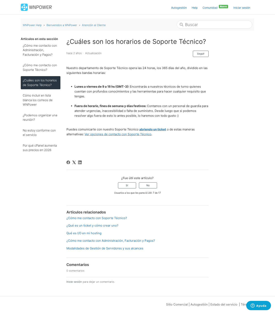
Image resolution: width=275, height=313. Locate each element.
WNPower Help (32, 25)
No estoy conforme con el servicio (39, 132)
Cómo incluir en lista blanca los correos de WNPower (38, 99)
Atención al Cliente (94, 25)
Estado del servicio (223, 304)
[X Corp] (74, 162)
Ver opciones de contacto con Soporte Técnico (118, 134)
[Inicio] (36, 7)
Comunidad (210, 7)
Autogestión (179, 7)
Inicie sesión (74, 281)
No (148, 185)
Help (195, 7)
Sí (127, 185)
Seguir (200, 53)
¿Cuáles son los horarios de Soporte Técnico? (40, 82)
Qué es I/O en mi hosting (83, 233)
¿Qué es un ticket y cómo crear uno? (92, 225)
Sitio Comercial (177, 304)
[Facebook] (68, 162)
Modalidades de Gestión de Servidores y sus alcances (104, 248)
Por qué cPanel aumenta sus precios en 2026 (40, 148)
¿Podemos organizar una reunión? (40, 117)
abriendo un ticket (152, 129)
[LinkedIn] (80, 162)
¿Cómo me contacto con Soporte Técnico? (40, 67)
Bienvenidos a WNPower (62, 25)
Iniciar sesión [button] (241, 7)
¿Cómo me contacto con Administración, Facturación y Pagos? (40, 50)
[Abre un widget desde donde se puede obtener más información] (258, 306)
